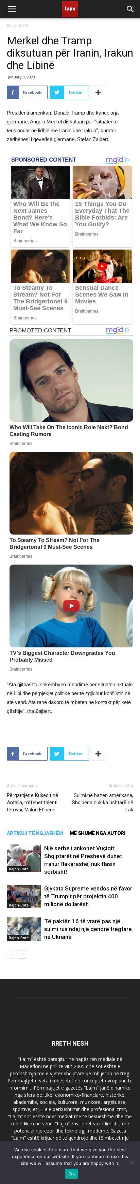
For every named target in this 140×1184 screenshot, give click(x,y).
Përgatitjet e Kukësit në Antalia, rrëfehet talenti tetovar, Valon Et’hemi (32, 802)
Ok (72, 1173)
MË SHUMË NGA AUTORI (97, 833)
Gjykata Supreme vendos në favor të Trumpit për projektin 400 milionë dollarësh (88, 896)
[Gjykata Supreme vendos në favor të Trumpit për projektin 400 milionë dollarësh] (24, 896)
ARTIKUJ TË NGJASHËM (35, 833)
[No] (131, 1162)
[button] (130, 9)
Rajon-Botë (17, 25)
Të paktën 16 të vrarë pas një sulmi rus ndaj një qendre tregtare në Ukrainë (88, 929)
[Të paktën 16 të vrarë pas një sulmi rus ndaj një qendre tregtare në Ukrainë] (24, 929)
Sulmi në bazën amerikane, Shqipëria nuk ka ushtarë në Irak (102, 802)
